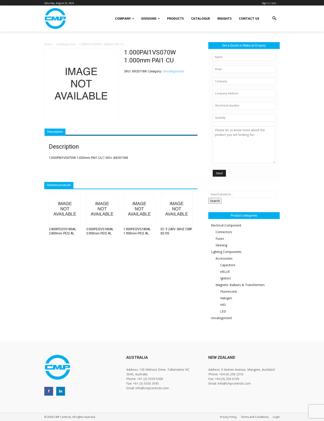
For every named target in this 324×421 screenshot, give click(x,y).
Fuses (220, 238)
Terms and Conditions (255, 417)
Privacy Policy (228, 417)
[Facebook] (48, 391)
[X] (72, 391)
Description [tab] (55, 131)
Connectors (224, 232)
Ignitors (225, 278)
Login (276, 417)
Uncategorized (65, 44)
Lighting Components (226, 252)
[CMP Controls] (70, 18)
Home (48, 44)
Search (215, 201)
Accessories (224, 258)
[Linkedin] (60, 391)
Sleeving (221, 245)
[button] (274, 18)
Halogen (226, 298)
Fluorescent (228, 291)
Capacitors (227, 265)
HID (223, 305)
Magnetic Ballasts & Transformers (240, 285)
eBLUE (225, 271)
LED (223, 311)
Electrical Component (226, 225)
